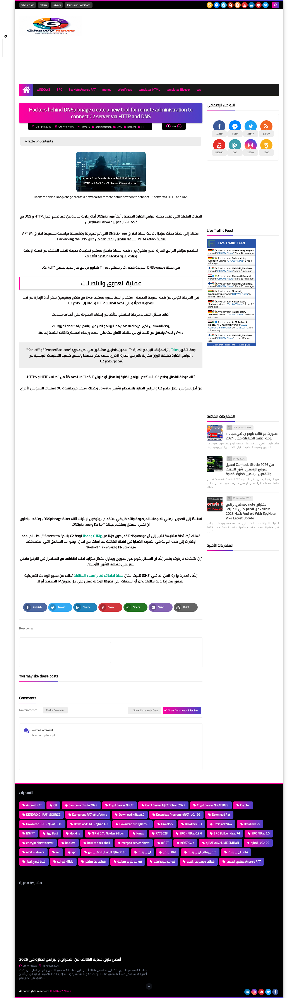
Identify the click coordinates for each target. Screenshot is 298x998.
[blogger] (238, 5)
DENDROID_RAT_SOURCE (43, 814)
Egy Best (52, 833)
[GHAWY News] (50, 26)
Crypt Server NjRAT (121, 805)
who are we (27, 4)
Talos (174, 349)
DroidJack (167, 824)
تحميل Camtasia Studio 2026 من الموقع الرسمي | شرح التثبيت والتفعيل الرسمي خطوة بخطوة (250, 469)
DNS (119, 126)
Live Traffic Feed (231, 243)
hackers (131, 126)
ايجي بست (144, 852)
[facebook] (275, 992)
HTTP (144, 126)
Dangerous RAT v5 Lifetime (89, 814)
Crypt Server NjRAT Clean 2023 (165, 805)
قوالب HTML (65, 861)
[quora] (231, 5)
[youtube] (244, 5)
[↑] (149, 986)
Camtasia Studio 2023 (83, 805)
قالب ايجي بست (238, 852)
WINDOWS (43, 89)
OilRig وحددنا (92, 535)
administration (103, 126)
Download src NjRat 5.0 (134, 824)
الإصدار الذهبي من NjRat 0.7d (107, 852)
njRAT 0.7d (187, 843)
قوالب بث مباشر (95, 861)
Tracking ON (243, 345)
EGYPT (30, 833)
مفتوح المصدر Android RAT (243, 861)
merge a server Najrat (135, 843)
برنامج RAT (169, 852)
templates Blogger (178, 89)
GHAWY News (225, 253)
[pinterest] (258, 5)
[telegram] (224, 5)
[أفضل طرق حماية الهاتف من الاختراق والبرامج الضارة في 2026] (83, 923)
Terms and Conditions (78, 4)
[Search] (275, 5)
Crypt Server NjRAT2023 (212, 805)
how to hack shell (98, 843)
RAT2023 (162, 833)
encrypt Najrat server (39, 843)
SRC (59, 89)
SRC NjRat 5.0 (261, 833)
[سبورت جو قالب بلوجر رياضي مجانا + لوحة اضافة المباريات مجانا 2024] (215, 433)
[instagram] (254, 992)
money (106, 89)
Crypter (245, 805)
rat (58, 852)
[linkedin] (251, 5)
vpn (74, 852)
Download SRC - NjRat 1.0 (91, 824)
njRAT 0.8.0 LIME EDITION (222, 843)
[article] (154, 652)
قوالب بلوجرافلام (164, 861)
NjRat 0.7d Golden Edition (108, 833)
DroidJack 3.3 (193, 824)
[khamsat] (210, 5)
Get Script (218, 345)
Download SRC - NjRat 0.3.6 (44, 824)
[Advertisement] (199, 46)
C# (55, 805)
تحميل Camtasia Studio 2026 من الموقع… (228, 326)
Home (84, 126)
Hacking (75, 833)
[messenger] (217, 5)
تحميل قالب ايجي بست (202, 852)
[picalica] (240, 992)
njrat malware (35, 852)
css (199, 89)
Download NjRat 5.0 (131, 814)
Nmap (140, 833)
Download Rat (221, 814)
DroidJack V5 (252, 824)
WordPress (125, 89)
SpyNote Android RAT (82, 89)
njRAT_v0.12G (260, 843)
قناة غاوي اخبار (35, 861)
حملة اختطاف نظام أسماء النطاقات (98, 575)
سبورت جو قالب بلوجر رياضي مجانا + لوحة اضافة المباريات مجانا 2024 (251, 435)
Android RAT (34, 805)
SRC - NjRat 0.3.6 (191, 833)
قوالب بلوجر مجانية (129, 861)
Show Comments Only (145, 710)
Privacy (57, 4)
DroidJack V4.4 (223, 824)
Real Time (230, 345)
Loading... (157, 883)
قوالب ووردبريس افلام (200, 861)
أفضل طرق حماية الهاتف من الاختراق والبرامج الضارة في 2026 (70, 959)
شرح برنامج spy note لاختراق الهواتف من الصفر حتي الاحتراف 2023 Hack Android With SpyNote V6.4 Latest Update (251, 511)
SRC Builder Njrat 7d (227, 833)
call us (43, 4)
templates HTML (149, 89)
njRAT (165, 843)
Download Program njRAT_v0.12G (178, 814)
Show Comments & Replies (183, 710)
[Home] (26, 90)
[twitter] (265, 5)
